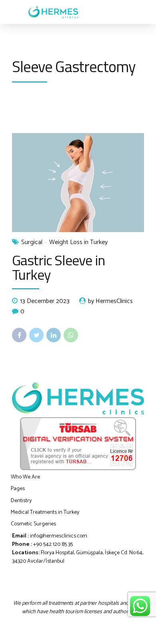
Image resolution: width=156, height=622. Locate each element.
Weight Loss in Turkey (78, 242)
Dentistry (21, 500)
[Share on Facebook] (19, 335)
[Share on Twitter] (36, 335)
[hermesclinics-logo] (78, 398)
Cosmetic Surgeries (33, 524)
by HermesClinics (110, 301)
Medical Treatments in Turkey (45, 512)
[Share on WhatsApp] (71, 335)
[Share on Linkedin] (53, 335)
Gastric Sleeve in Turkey (58, 267)
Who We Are (25, 477)
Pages (18, 488)
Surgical (31, 242)
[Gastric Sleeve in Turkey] (78, 182)
